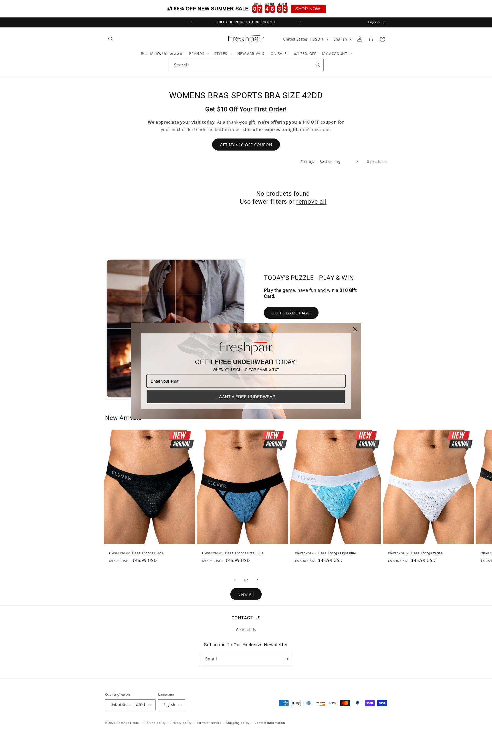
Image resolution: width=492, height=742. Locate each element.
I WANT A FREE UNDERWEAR (246, 397)
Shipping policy (238, 723)
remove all (311, 201)
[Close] (355, 329)
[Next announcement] (300, 22)
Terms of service (209, 723)
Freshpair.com (128, 723)
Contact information (270, 723)
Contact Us (246, 629)
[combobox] (246, 65)
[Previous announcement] (191, 22)
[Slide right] (257, 580)
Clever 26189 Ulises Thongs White (415, 553)
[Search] (317, 65)
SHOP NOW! (308, 8)
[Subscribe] (286, 659)
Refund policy (155, 723)
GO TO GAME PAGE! (291, 312)
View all (246, 594)
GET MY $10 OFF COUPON (246, 144)
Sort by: (307, 161)
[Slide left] (234, 580)
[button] (110, 39)
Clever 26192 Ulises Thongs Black (136, 553)
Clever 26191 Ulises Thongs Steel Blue (232, 553)
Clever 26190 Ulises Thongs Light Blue (325, 553)
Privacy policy (181, 723)
